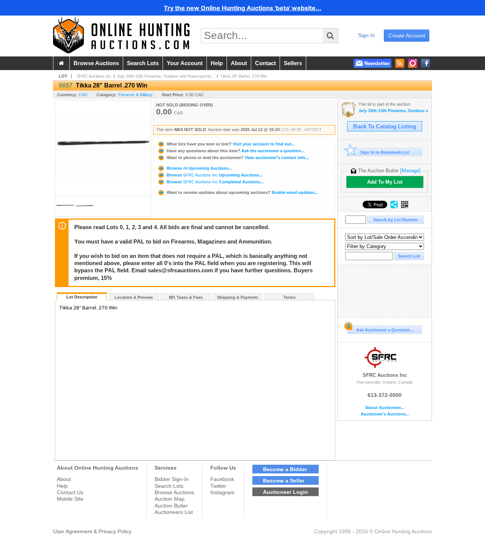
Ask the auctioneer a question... (236, 150)
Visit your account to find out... (231, 144)
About (64, 479)
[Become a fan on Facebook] (425, 63)
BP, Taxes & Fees (186, 297)
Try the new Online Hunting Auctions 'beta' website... (242, 8)
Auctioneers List (174, 512)
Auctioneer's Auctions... (385, 414)
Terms (289, 297)
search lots (143, 63)
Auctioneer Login (285, 492)
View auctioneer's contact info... (238, 157)
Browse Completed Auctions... (215, 182)
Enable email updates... (242, 192)
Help (62, 486)
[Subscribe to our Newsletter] (372, 63)
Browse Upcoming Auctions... (199, 168)
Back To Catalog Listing (384, 126)
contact (265, 63)
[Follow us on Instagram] (412, 63)
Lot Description (81, 297)
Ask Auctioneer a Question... (384, 330)
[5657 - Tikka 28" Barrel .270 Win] (65, 214)
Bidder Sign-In (172, 479)
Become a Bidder (285, 469)
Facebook (222, 479)
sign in (366, 35)
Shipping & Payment (237, 297)
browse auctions (96, 63)
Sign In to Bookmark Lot (384, 152)
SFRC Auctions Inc (94, 76)
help (217, 63)
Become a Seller (283, 481)
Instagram (222, 492)
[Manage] (410, 170)
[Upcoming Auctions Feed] (399, 63)
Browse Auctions (174, 492)
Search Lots (169, 486)
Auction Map (170, 499)
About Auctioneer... (384, 408)
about (239, 63)
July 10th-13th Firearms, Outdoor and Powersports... (165, 76)
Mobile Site (70, 499)
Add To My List (384, 182)
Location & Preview (133, 297)
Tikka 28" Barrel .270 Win (243, 76)
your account (185, 63)
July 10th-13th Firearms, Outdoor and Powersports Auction (393, 111)
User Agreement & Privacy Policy (92, 531)
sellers (293, 63)
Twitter (218, 486)
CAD (83, 94)
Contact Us (70, 492)
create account (406, 36)
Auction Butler (171, 506)
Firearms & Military (135, 94)
